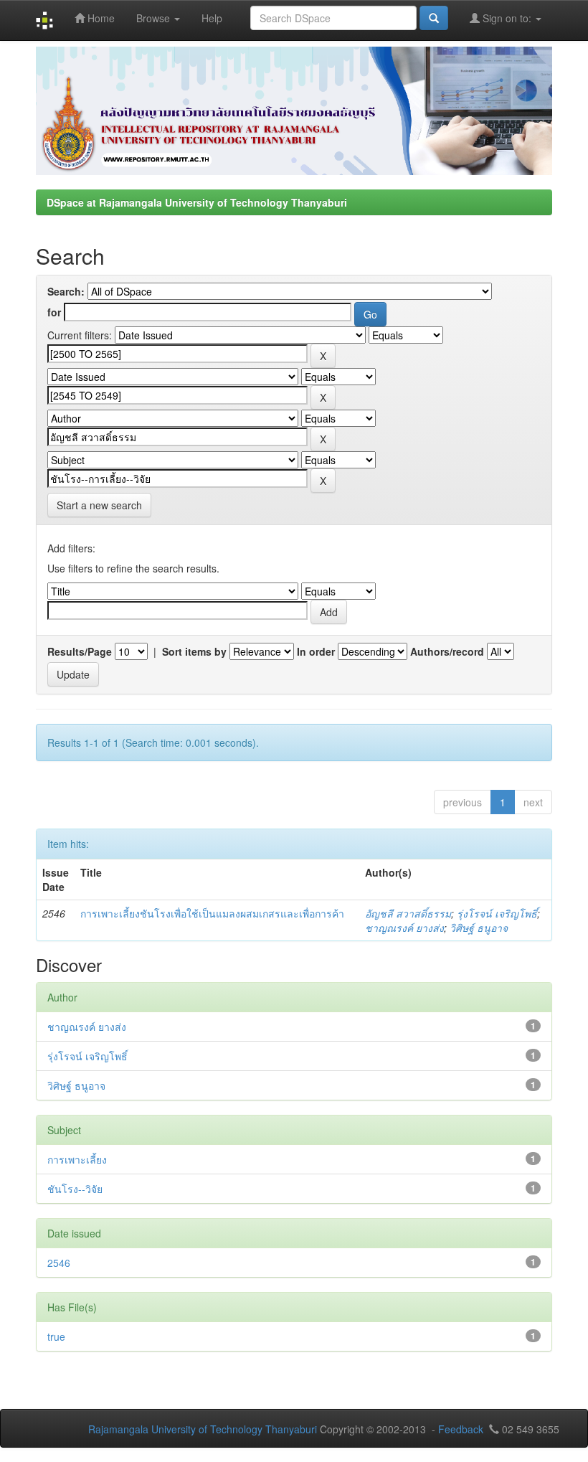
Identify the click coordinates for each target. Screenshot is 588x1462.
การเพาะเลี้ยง (77, 1159)
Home (100, 18)
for (54, 312)
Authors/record (447, 651)
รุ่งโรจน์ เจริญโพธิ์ (497, 913)
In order (316, 651)
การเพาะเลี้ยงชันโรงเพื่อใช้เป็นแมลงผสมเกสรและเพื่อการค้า (212, 913)
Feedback (460, 1429)
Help (211, 18)
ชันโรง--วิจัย (75, 1189)
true (56, 1336)
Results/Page (79, 651)
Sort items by (194, 651)
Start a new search (99, 505)
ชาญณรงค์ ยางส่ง (404, 927)
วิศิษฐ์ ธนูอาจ (479, 927)
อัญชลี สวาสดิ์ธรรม (408, 913)
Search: (66, 291)
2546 (58, 1262)
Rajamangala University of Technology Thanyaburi (202, 1429)
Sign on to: (507, 18)
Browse (154, 18)
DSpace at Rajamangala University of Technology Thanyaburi (197, 202)
